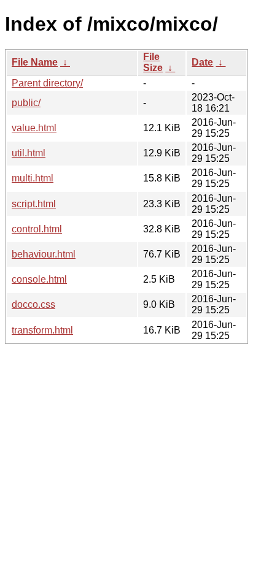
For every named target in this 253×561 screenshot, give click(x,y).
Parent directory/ (47, 83)
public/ (26, 102)
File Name (35, 62)
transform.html (42, 330)
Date (202, 62)
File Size (153, 62)
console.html (39, 279)
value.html (34, 128)
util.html (28, 153)
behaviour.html (44, 254)
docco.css (33, 304)
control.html (37, 229)
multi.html (32, 178)
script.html (34, 204)
